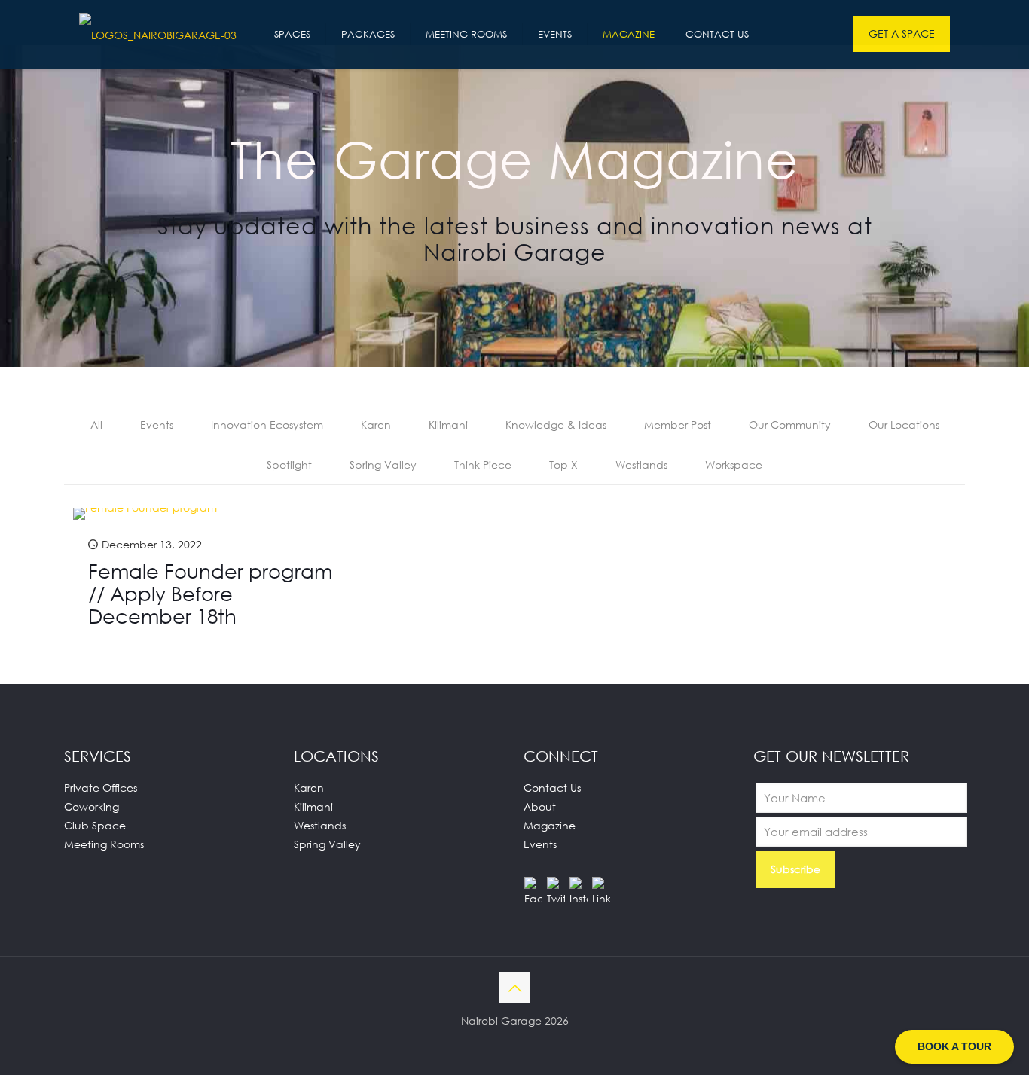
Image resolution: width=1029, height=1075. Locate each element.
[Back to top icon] (514, 987)
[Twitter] (556, 886)
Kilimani (448, 424)
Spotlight (289, 464)
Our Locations (904, 424)
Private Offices (100, 787)
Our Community (790, 424)
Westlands (641, 464)
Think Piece (482, 464)
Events (156, 424)
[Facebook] (533, 886)
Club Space (95, 825)
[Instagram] (578, 886)
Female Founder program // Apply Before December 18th (210, 593)
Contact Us (552, 787)
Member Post (677, 424)
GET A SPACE (902, 33)
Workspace (733, 464)
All (96, 424)
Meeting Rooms (104, 844)
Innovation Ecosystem (267, 424)
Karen (376, 424)
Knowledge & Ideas (555, 424)
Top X (563, 464)
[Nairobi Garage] (158, 34)
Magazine (550, 825)
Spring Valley (383, 464)
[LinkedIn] (601, 886)
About (540, 806)
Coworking (91, 806)
